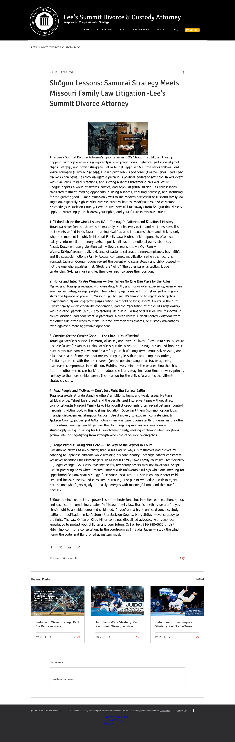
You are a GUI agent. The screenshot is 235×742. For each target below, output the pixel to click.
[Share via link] (78, 547)
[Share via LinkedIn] (69, 547)
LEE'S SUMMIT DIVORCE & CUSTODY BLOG (55, 47)
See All (200, 579)
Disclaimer (165, 711)
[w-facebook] (193, 710)
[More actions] (183, 72)
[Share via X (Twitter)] (60, 547)
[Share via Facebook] (51, 547)
